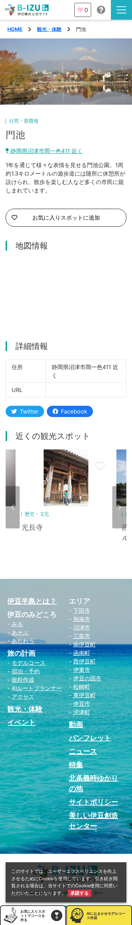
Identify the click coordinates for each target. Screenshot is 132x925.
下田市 (81, 610)
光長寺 (32, 528)
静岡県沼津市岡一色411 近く (46, 150)
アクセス (23, 696)
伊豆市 (81, 703)
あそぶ (20, 632)
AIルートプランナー (37, 688)
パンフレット (90, 738)
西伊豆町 (84, 661)
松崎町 (81, 686)
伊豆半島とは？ (32, 601)
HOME (15, 29)
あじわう (23, 640)
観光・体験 (49, 29)
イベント (21, 722)
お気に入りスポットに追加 (66, 217)
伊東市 (81, 669)
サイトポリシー (93, 802)
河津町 (81, 712)
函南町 (81, 652)
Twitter (29, 411)
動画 (76, 724)
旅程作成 (23, 679)
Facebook (74, 411)
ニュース (83, 751)
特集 (76, 764)
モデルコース (28, 662)
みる (17, 623)
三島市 (81, 635)
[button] (13, 507)
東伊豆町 (84, 695)
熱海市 (81, 619)
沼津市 (81, 627)
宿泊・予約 (26, 671)
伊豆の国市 (87, 678)
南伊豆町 (84, 644)
